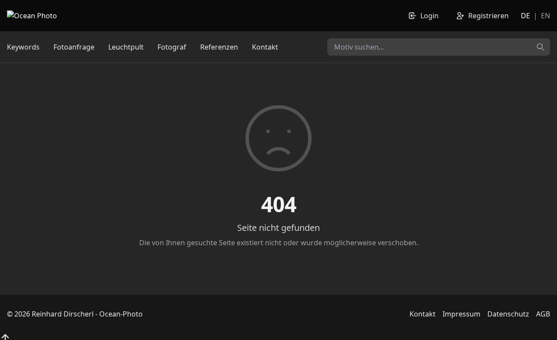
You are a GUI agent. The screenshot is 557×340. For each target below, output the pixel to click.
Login (429, 15)
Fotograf (172, 47)
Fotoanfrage (74, 47)
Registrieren (488, 15)
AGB (543, 314)
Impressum (461, 314)
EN (545, 15)
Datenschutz (508, 314)
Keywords (23, 47)
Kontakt (265, 47)
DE (525, 15)
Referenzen (219, 47)
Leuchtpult (126, 47)
